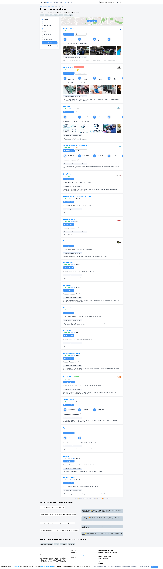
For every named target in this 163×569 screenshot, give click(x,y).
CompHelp (67, 67)
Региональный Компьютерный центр (77, 197)
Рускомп (66, 428)
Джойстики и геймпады (46, 544)
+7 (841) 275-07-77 (69, 179)
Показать (50, 42)
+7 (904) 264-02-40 (69, 382)
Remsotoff (67, 285)
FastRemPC (67, 29)
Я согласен (154, 566)
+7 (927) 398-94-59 (69, 150)
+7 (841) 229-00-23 (69, 224)
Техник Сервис (68, 400)
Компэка (66, 241)
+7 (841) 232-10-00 (69, 335)
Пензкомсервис (69, 219)
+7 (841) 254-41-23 (69, 201)
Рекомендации (74, 557)
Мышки (56, 544)
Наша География (75, 559)
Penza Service (68, 262)
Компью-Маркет (69, 478)
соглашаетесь (17, 566)
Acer (42, 15)
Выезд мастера (47, 36)
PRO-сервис (67, 106)
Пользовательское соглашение (105, 556)
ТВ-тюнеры (63, 544)
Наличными (46, 29)
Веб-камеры (71, 544)
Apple (55, 15)
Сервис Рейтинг (43, 6)
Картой (45, 31)
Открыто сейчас (47, 25)
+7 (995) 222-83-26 (69, 34)
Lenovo (61, 15)
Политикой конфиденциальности (47, 566)
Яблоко (66, 456)
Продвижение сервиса (76, 555)
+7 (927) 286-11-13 (69, 267)
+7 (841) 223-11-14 (69, 246)
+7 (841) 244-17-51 (69, 358)
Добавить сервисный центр (107, 2)
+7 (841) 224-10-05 (69, 404)
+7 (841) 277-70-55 (69, 313)
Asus (47, 15)
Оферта (100, 561)
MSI (66, 15)
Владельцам (74, 552)
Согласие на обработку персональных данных (107, 553)
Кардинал (67, 330)
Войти (120, 2)
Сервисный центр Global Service (75, 145)
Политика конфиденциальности (106, 550)
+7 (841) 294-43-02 (69, 461)
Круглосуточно (47, 23)
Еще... (70, 15)
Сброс (49, 45)
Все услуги (73, 550)
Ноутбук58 (67, 174)
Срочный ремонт (48, 39)
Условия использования (104, 558)
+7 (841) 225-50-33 (69, 112)
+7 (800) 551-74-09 (69, 73)
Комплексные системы (71, 353)
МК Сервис (67, 376)
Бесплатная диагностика (49, 37)
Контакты (100, 563)
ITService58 (67, 308)
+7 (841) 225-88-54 (69, 290)
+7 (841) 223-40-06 (69, 433)
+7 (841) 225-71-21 (69, 482)
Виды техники (51, 6)
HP (51, 15)
